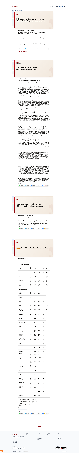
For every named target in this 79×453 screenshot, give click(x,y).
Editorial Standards (39, 438)
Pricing (48, 434)
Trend (28, 258)
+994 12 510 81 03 (15, 441)
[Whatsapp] (13, 448)
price (19, 409)
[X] (17, 448)
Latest (27, 434)
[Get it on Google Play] (63, 448)
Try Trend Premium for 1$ (23, 51)
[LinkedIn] (22, 448)
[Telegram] (20, 448)
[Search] (50, 6)
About (37, 434)
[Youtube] (18, 448)
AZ (64, 451)
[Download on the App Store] (58, 448)
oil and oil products (24, 409)
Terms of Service (60, 434)
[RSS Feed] (24, 448)
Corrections (38, 439)
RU (65, 451)
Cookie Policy (59, 438)
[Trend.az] (15, 6)
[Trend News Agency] (15, 434)
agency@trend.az (15, 442)
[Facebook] (15, 448)
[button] (13, 12)
